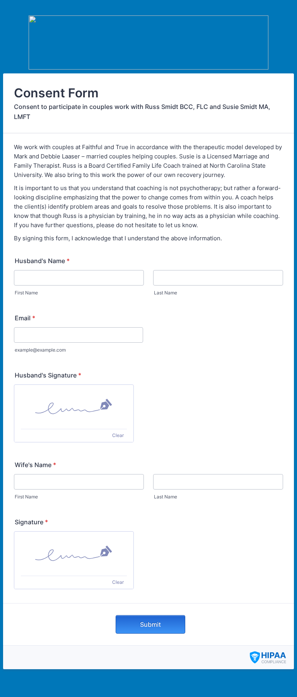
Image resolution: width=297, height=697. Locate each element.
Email (25, 318)
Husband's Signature (48, 375)
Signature (31, 522)
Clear (118, 435)
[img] (73, 407)
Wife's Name (35, 465)
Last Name (165, 293)
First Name (26, 293)
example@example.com (40, 350)
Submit (150, 624)
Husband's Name (42, 261)
